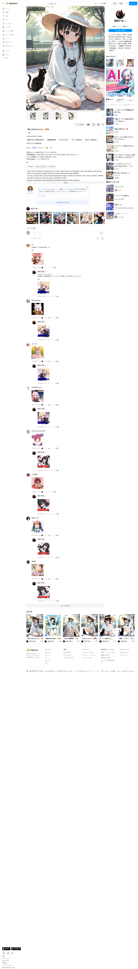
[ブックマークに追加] (94, 124)
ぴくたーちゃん (6, 958)
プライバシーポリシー (8, 965)
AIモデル (47, 660)
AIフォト (47, 655)
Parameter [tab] (51, 166)
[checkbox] (32, 238)
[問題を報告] (49, 267)
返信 (55, 267)
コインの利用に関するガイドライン (84, 671)
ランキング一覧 (87, 658)
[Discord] (30, 671)
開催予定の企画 (105, 658)
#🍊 (46, 148)
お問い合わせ (5, 960)
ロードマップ (124, 655)
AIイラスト (48, 652)
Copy (65, 183)
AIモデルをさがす (69, 658)
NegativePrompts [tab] (40, 166)
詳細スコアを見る (63, 202)
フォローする (120, 30)
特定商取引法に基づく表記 (65, 671)
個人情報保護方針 (50, 671)
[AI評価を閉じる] (87, 188)
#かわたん (41, 148)
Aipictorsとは (124, 652)
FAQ (98, 671)
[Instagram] (33, 671)
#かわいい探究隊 (31, 148)
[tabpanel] (65, 176)
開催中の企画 (105, 655)
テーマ (47, 658)
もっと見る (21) (65, 605)
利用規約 (4, 963)
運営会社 (124, 671)
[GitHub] (36, 671)
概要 (3, 956)
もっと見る (42, 196)
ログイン (133, 3)
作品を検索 (67, 652)
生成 (114, 3)
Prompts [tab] (30, 166)
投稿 (121, 3)
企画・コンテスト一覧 (107, 652)
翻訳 (27, 162)
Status (118, 671)
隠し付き (36, 238)
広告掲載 (112, 671)
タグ (46, 663)
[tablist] (41, 166)
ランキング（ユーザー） (89, 655)
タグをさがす (68, 655)
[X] (27, 671)
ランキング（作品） (88, 652)
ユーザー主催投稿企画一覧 (108, 661)
